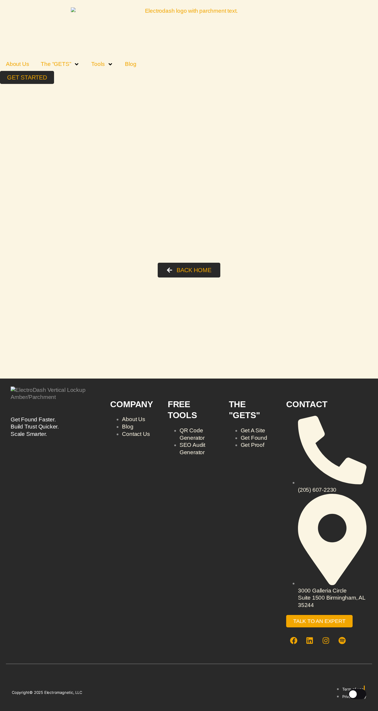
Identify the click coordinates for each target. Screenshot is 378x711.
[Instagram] (326, 640)
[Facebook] (293, 640)
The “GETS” (56, 64)
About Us (17, 64)
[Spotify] (342, 640)
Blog (130, 64)
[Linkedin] (309, 640)
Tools (98, 64)
